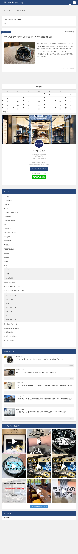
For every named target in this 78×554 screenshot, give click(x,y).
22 (49, 105)
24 (70, 105)
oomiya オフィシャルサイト (39, 168)
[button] (74, 2)
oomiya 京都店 (70, 68)
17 (70, 102)
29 (49, 109)
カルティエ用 (10, 299)
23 (60, 105)
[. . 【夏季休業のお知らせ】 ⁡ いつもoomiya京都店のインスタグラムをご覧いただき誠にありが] (14, 491)
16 (60, 102)
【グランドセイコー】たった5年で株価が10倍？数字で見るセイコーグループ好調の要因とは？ (44, 399)
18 (7, 105)
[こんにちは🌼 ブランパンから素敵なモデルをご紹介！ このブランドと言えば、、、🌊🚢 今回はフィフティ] (64, 441)
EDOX (6, 208)
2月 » (8, 112)
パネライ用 (9, 311)
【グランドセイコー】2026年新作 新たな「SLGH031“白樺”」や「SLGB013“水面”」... (42, 412)
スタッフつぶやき (9, 340)
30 (60, 109)
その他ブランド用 (9, 282)
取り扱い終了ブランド (10, 324)
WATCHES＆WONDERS (11, 328)
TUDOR (6, 257)
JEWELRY (7, 265)
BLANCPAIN (7, 200)
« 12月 (4, 112)
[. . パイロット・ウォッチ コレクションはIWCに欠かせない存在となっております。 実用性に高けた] (64, 466)
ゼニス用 (8, 315)
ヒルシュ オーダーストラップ (13, 286)
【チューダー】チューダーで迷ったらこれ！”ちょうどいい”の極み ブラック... (39, 359)
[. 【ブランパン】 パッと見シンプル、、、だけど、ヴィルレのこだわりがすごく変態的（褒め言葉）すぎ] (14, 466)
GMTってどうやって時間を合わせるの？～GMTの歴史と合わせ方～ (29, 37)
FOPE (7, 274)
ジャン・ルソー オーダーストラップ (15, 290)
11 (7, 102)
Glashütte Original (9, 220)
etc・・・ (7, 344)
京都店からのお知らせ (10, 336)
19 (18, 105)
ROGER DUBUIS (9, 249)
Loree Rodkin (9, 278)
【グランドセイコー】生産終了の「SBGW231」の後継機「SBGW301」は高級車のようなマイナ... (44, 386)
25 (7, 109)
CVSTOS (7, 204)
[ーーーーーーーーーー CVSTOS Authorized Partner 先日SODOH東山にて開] (39, 491)
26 (18, 109)
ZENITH (6, 261)
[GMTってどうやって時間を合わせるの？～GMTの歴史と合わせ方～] (19, 53)
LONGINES (7, 229)
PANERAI (7, 245)
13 (28, 102)
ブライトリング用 (11, 295)
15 (49, 102)
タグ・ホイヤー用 (11, 307)
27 (28, 109)
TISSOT (6, 253)
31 (70, 109)
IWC (5, 225)
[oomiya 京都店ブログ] (17, 2)
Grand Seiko (6, 32)
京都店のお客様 (8, 332)
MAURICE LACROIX (10, 233)
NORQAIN (7, 237)
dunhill (7, 270)
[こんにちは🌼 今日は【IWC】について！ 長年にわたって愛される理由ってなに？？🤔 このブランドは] (14, 441)
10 (70, 98)
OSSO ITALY (8, 241)
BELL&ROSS (8, 196)
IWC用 (7, 303)
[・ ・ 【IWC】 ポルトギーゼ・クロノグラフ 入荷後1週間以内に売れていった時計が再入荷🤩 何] (64, 491)
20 (28, 105)
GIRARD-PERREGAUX (11, 212)
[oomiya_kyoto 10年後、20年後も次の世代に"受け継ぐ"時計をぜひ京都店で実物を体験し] (39, 466)
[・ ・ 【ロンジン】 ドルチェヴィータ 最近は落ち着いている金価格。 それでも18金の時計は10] (39, 441)
